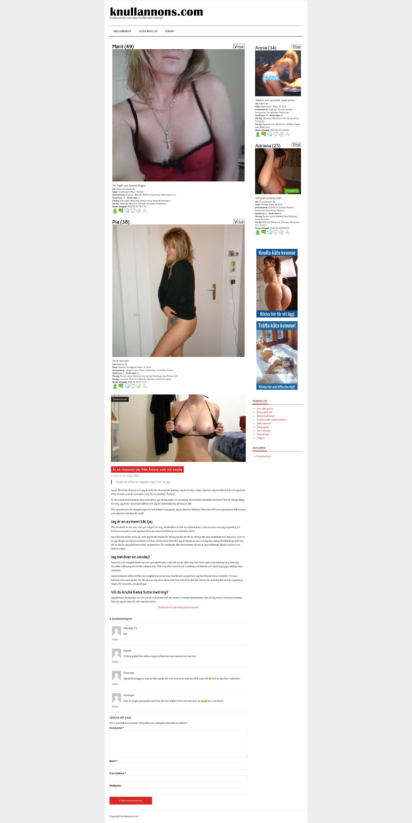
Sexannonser (120, 399)
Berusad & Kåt (264, 412)
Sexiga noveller (148, 31)
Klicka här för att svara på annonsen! (178, 607)
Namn (113, 761)
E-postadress (117, 773)
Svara (115, 639)
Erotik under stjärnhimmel (271, 419)
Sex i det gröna (265, 408)
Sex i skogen (264, 430)
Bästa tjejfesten (266, 416)
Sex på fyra (263, 434)
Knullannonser (122, 31)
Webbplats (115, 786)
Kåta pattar (263, 427)
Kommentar (116, 728)
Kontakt (169, 31)
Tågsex (261, 438)
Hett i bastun (264, 423)
